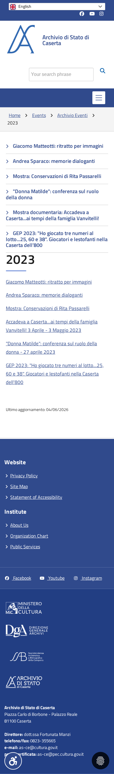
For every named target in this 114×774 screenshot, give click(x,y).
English (24, 6)
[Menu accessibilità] (13, 761)
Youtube (56, 577)
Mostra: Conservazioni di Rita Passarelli (57, 176)
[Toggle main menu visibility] (98, 97)
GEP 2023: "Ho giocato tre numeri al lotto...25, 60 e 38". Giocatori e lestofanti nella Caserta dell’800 (57, 239)
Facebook (21, 577)
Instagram (91, 577)
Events (39, 115)
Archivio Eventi (72, 115)
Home (14, 115)
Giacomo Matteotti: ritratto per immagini (58, 146)
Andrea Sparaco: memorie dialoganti (54, 161)
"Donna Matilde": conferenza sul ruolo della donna (52, 194)
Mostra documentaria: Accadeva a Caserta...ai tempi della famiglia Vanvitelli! (52, 215)
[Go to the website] (51, 609)
